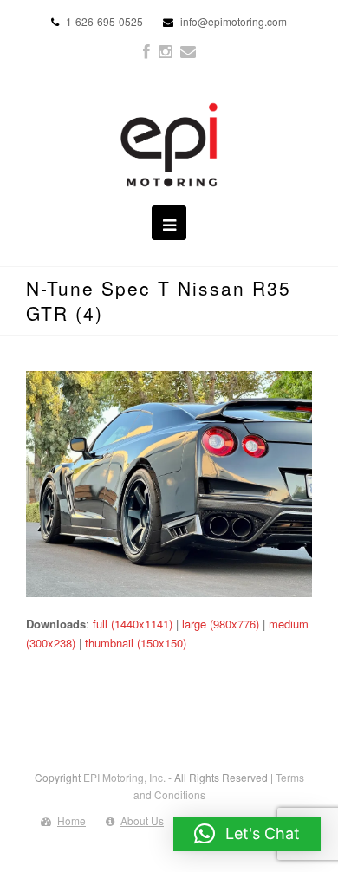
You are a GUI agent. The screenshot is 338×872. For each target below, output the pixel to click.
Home (71, 820)
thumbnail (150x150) (135, 642)
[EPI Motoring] (169, 144)
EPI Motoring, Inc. (124, 777)
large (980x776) (220, 623)
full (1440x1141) (132, 623)
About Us (142, 820)
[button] (247, 834)
